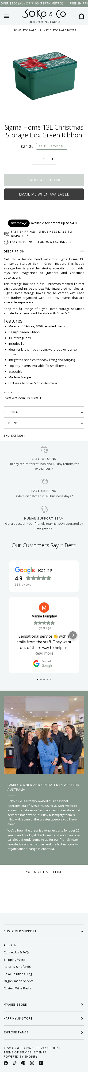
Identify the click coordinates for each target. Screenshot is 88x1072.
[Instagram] (32, 1063)
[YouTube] (41, 1063)
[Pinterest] (23, 1063)
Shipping (11, 412)
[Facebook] (6, 1063)
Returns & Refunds (17, 966)
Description (14, 251)
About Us (10, 945)
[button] (44, 194)
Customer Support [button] (20, 931)
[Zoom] (44, 76)
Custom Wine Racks (18, 988)
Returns (11, 423)
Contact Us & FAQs (17, 952)
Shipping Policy (14, 959)
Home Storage (24, 30)
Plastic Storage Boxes (58, 30)
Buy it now (44, 210)
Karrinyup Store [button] (18, 1018)
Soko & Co (16, 1048)
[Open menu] (11, 16)
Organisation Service (19, 981)
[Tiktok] (14, 1063)
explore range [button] (16, 1032)
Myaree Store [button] (15, 1005)
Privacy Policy (48, 1048)
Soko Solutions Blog (18, 974)
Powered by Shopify (21, 1057)
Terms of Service (17, 1052)
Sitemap (40, 1052)
